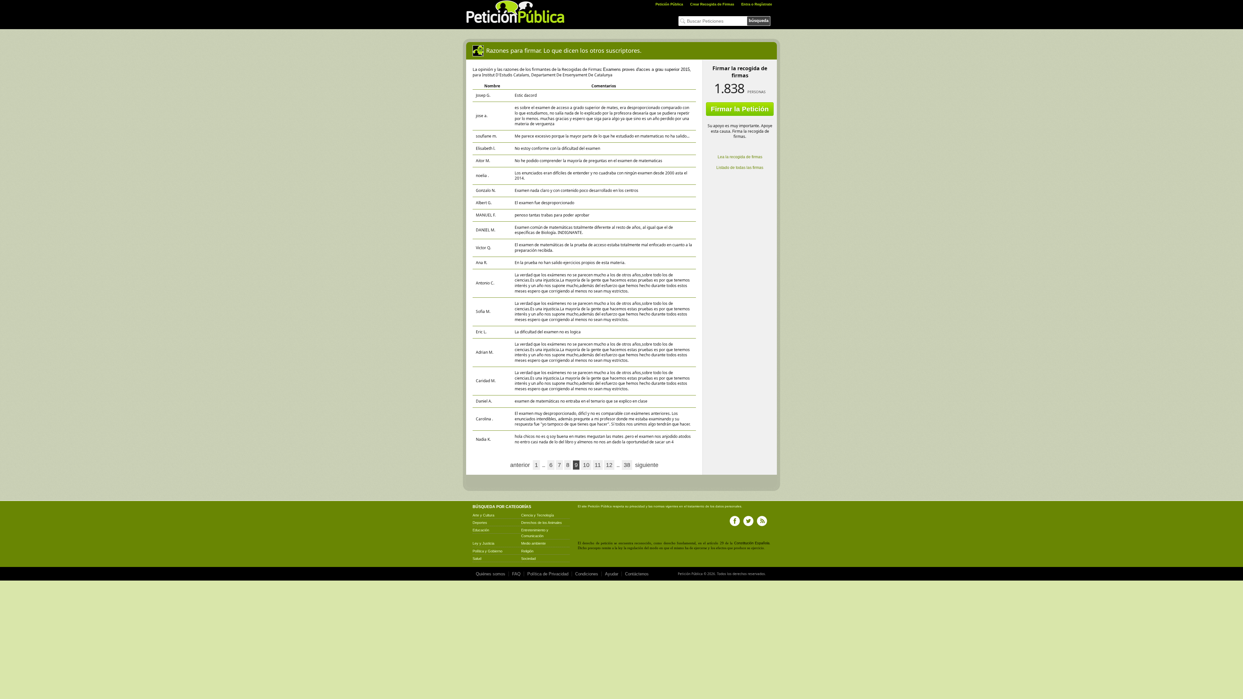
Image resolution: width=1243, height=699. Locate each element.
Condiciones (586, 573)
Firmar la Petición (740, 109)
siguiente (646, 465)
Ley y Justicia (483, 543)
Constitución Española (751, 543)
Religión (527, 551)
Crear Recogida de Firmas (712, 4)
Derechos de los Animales (541, 523)
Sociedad (528, 558)
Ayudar (611, 573)
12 (609, 465)
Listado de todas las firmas (739, 167)
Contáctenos (637, 573)
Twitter (748, 521)
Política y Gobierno (487, 551)
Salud (477, 558)
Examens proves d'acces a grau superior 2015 (646, 69)
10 (586, 465)
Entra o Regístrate (756, 4)
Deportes (480, 523)
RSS (762, 521)
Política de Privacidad (547, 573)
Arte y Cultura (483, 515)
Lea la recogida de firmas (740, 157)
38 (627, 465)
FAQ (516, 573)
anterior (520, 465)
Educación (481, 530)
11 (598, 465)
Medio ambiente (533, 543)
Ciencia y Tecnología (537, 515)
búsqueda (758, 20)
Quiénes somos (490, 573)
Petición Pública (669, 4)
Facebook (735, 521)
